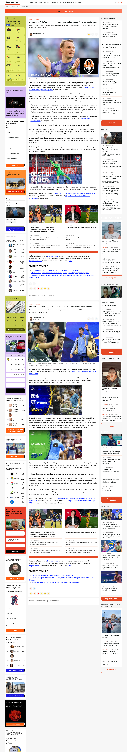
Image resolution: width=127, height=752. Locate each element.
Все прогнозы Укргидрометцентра (15, 229)
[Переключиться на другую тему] (118, 2)
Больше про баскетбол (112, 500)
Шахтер (44, 296)
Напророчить (15, 165)
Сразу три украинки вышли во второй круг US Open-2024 (52, 575)
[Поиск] (121, 2)
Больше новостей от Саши (112, 277)
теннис (31, 600)
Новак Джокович (41, 600)
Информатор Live (35, 261)
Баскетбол (46, 2)
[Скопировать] (96, 34)
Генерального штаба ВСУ (17, 83)
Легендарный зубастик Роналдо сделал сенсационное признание (55, 582)
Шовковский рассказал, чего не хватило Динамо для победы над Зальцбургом (60, 273)
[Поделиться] (92, 34)
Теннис (41, 2)
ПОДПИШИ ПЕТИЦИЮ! (15, 191)
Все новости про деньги (15, 330)
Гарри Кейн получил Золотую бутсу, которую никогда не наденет (55, 270)
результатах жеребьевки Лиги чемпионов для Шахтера (74, 193)
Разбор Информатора (15, 696)
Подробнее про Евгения (111, 670)
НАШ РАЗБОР (15, 456)
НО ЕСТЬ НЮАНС (15, 578)
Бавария (51, 296)
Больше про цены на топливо (15, 390)
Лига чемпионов (34, 296)
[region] (15, 226)
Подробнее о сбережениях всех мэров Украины (15, 430)
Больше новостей (112, 123)
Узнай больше (15, 724)
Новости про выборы (15, 670)
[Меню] (22, 2)
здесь (70, 261)
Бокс (36, 2)
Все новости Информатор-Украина (72, 2)
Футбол (31, 2)
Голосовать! (15, 551)
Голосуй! (15, 630)
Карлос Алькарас (54, 600)
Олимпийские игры (56, 2)
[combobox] (11, 222)
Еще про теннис (111, 599)
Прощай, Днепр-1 (68, 11)
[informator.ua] (12, 2)
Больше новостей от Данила (112, 425)
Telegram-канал (52, 256)
